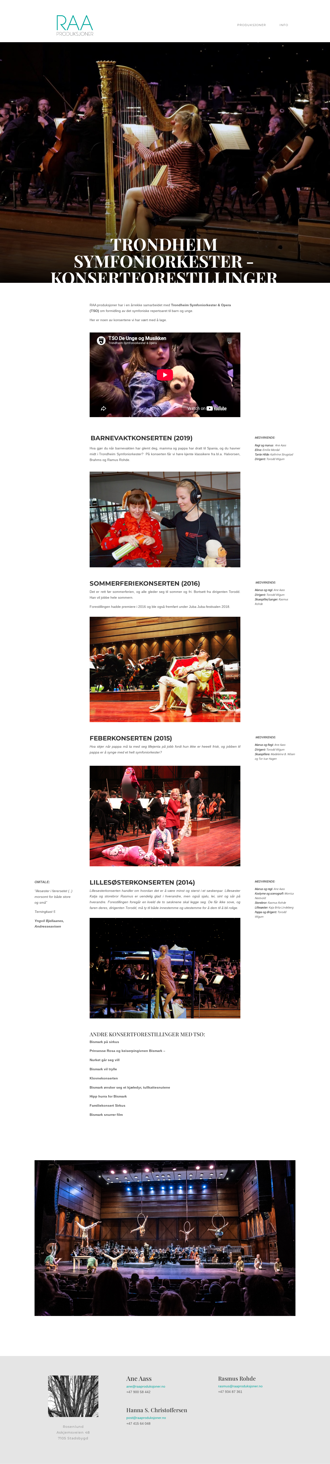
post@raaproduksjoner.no (146, 1418)
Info (284, 25)
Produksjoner (251, 25)
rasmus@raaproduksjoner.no (240, 1386)
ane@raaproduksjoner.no (145, 1386)
